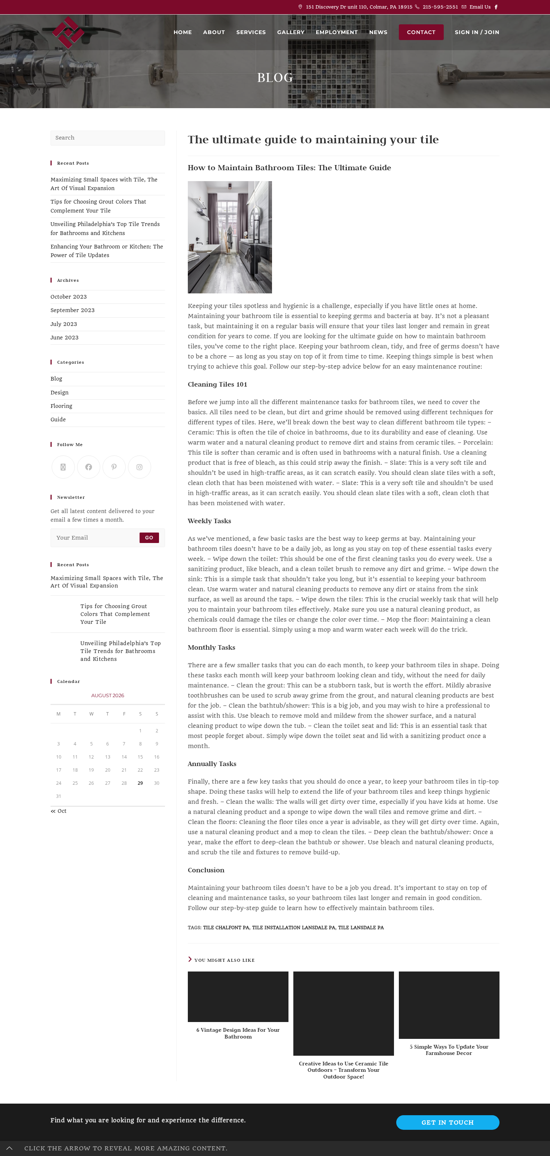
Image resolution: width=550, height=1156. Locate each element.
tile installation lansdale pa (293, 927)
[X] (63, 467)
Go (149, 537)
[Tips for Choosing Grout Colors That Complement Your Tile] (63, 614)
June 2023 (65, 338)
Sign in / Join (477, 32)
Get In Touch (448, 1122)
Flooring (61, 406)
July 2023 (64, 324)
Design (59, 393)
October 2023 (69, 297)
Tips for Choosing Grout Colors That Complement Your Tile (115, 614)
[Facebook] (88, 467)
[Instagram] (139, 467)
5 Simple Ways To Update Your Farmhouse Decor (449, 1049)
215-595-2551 (440, 7)
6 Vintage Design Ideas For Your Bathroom (238, 1033)
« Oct (59, 811)
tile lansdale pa (361, 927)
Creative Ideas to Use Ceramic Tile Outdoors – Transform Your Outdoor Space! (343, 1070)
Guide (58, 420)
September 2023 (73, 310)
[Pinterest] (114, 467)
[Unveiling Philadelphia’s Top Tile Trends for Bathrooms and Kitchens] (63, 651)
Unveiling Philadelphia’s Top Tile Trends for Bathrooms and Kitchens (120, 651)
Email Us (480, 7)
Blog (56, 379)
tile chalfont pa (226, 927)
